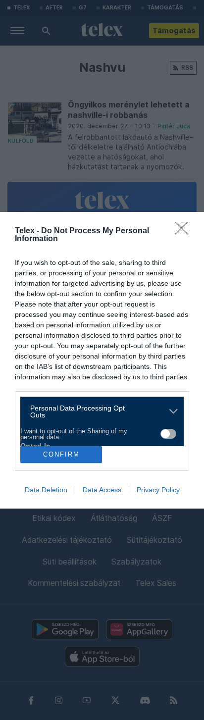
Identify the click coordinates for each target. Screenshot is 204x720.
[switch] (168, 434)
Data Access (102, 490)
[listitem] (98, 411)
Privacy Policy (158, 490)
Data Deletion (46, 490)
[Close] (184, 231)
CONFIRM (61, 454)
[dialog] (102, 360)
